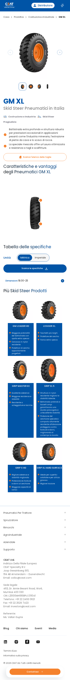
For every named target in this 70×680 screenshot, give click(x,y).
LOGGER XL (37, 297)
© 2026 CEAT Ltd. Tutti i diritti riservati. (22, 663)
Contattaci (33, 671)
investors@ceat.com (23, 606)
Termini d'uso (10, 651)
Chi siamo (22, 628)
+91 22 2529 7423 (18, 603)
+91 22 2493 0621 (25, 599)
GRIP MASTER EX (9, 357)
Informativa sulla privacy (16, 656)
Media (52, 628)
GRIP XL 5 (37, 357)
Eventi (38, 628)
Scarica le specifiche (32, 268)
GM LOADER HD (9, 297)
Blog (6, 628)
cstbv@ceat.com (21, 577)
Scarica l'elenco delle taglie (37, 157)
